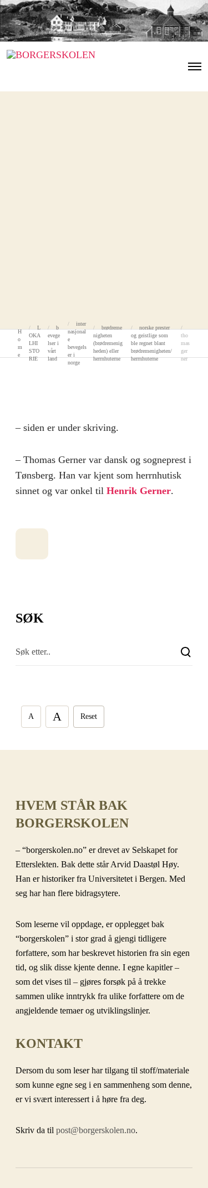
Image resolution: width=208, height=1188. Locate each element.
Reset (88, 716)
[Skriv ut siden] (32, 543)
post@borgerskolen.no (95, 1130)
